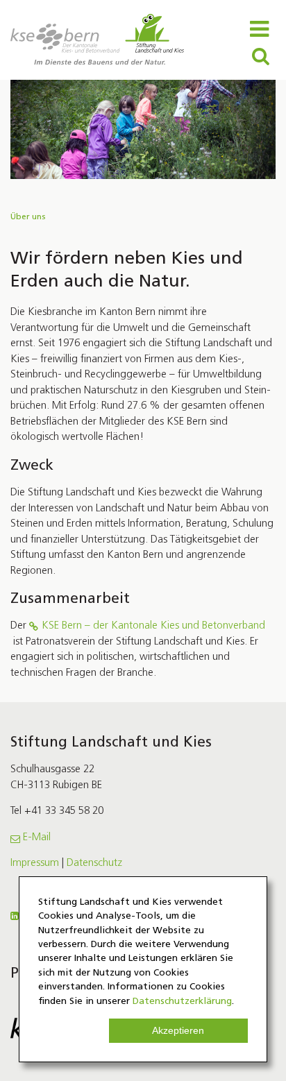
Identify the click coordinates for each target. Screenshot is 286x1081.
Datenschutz (94, 863)
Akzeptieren (178, 1030)
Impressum (34, 863)
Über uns (28, 217)
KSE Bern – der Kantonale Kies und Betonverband (153, 626)
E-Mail (37, 838)
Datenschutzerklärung (182, 1001)
